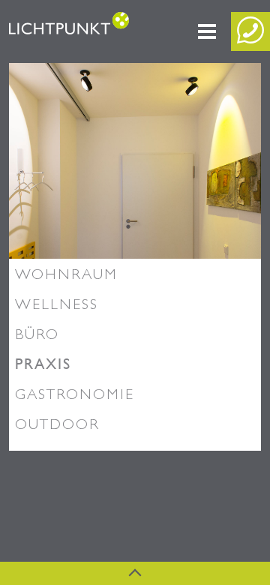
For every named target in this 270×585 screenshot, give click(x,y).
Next (216, 172)
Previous (54, 172)
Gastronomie (74, 394)
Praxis (43, 364)
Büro (37, 334)
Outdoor (57, 424)
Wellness (56, 304)
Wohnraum (66, 274)
